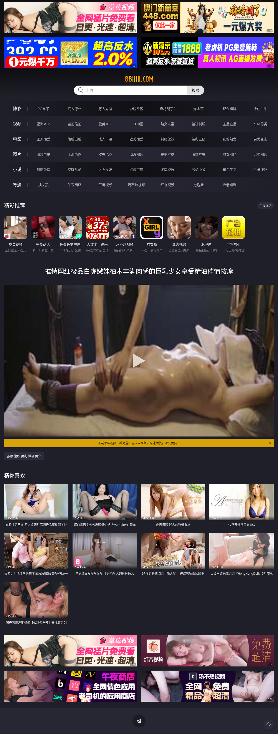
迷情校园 (167, 169)
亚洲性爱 (43, 139)
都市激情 (43, 169)
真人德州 (74, 108)
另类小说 (198, 169)
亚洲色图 (74, 154)
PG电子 (43, 108)
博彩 (17, 109)
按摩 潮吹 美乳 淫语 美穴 (24, 456)
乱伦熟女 (230, 139)
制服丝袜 (167, 139)
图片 (17, 154)
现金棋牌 (230, 108)
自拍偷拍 (74, 124)
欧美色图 (105, 154)
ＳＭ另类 (260, 124)
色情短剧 (230, 184)
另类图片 (260, 154)
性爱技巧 (260, 169)
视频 (17, 124)
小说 (17, 169)
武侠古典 (136, 169)
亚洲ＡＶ (43, 124)
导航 (17, 185)
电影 (17, 139)
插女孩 (43, 184)
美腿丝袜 (167, 154)
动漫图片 (136, 154)
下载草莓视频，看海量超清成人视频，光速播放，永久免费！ (139, 443)
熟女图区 (230, 154)
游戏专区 (136, 108)
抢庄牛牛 (260, 108)
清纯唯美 (198, 154)
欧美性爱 (136, 139)
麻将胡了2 (167, 108)
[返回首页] (268, 724)
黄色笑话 (230, 169)
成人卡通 (105, 139)
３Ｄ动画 (136, 124)
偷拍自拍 (74, 139)
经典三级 (198, 139)
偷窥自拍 (43, 154)
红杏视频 (167, 184)
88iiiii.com (139, 79)
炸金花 (198, 108)
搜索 (195, 90)
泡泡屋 (198, 184)
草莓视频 (105, 184)
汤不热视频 (136, 184)
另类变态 (260, 139)
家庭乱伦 (74, 169)
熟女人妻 (167, 124)
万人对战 (105, 108)
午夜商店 (74, 184)
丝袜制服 (198, 124)
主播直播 (230, 124)
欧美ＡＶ (105, 124)
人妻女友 (105, 169)
